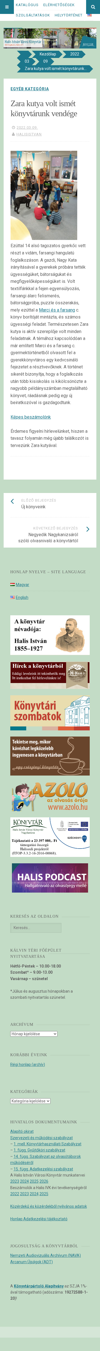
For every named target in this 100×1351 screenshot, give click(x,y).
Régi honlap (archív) (27, 1064)
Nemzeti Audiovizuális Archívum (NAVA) (45, 1255)
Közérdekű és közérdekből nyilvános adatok (48, 1206)
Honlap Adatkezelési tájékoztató (39, 1219)
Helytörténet (68, 15)
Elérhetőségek (59, 5)
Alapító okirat (22, 1131)
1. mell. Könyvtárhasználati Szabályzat (47, 1144)
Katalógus (27, 5)
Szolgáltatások (33, 15)
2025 (34, 1181)
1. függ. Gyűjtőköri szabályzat (39, 1150)
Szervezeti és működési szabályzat (41, 1138)
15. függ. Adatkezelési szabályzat (43, 1169)
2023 (14, 1181)
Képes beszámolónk (31, 417)
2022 (14, 1194)
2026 (43, 1181)
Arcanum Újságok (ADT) (31, 1262)
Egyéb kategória (30, 89)
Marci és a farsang (57, 310)
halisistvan (29, 134)
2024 (24, 1181)
